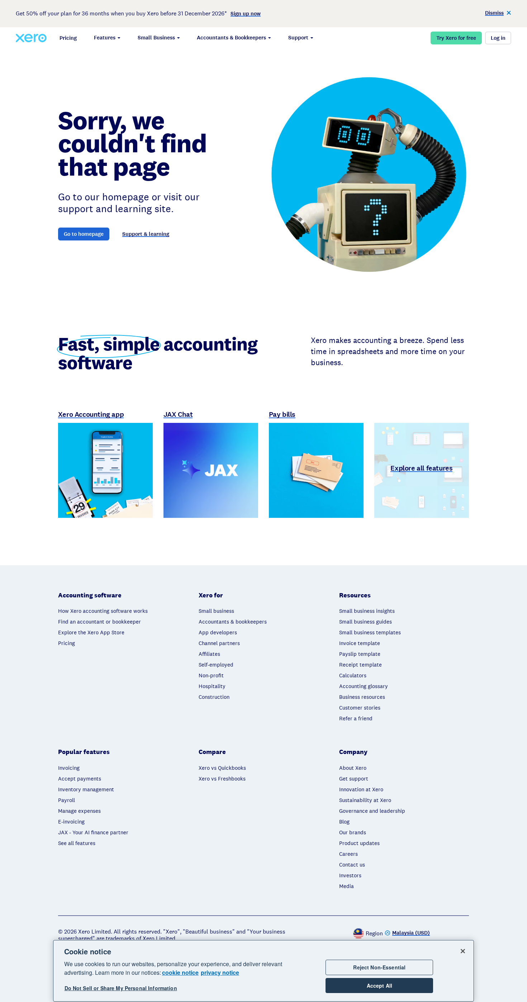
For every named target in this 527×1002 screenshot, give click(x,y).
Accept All (379, 985)
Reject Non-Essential (379, 967)
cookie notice (180, 972)
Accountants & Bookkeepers (231, 37)
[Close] (463, 951)
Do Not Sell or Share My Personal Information (121, 988)
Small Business (156, 37)
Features (104, 37)
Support (298, 37)
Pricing (68, 38)
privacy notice (220, 972)
